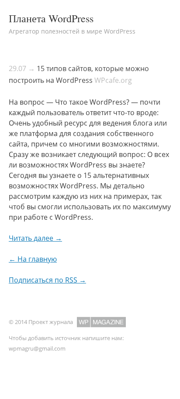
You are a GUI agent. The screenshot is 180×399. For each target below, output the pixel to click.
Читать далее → (35, 238)
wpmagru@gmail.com (37, 348)
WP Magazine (101, 322)
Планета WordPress (51, 18)
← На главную (33, 259)
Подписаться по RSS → (47, 280)
